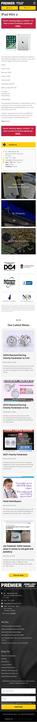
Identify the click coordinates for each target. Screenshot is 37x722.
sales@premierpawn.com (14, 160)
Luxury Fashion (6, 664)
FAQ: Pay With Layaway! (9, 670)
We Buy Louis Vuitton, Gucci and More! (14, 643)
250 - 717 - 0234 (11, 158)
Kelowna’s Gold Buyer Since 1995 (12, 635)
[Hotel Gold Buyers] (18, 487)
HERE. (18, 26)
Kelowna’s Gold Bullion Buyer (11, 632)
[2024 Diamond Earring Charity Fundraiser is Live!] (18, 341)
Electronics (5, 661)
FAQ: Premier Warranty (9, 676)
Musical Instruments (8, 667)
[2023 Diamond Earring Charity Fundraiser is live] (18, 391)
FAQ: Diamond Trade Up (9, 673)
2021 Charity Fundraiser (15, 454)
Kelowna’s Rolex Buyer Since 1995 (12, 629)
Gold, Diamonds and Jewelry (11, 626)
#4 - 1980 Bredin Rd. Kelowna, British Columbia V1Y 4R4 (14, 154)
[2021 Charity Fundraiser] (18, 440)
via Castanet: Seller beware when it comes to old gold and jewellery (18, 549)
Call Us (10, 8)
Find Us (28, 8)
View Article (10, 422)
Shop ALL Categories (8, 656)
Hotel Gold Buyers (12, 501)
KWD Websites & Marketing (22, 719)
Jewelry (4, 659)
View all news (19, 575)
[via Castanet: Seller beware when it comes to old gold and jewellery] (18, 532)
